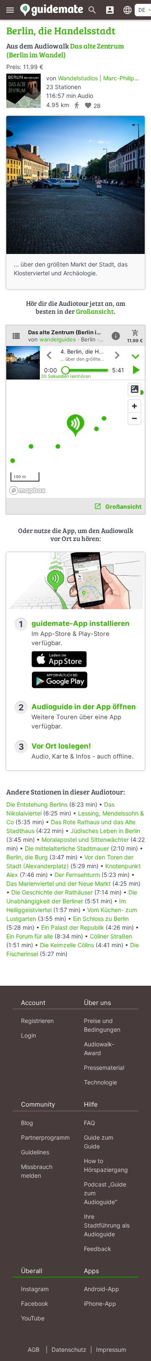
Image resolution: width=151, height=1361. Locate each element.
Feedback (97, 1248)
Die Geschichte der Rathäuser (52, 892)
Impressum (111, 1349)
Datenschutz (69, 1349)
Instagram (35, 1288)
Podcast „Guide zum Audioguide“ (105, 1193)
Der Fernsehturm (77, 874)
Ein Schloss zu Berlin (101, 918)
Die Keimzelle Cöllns (67, 944)
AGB (33, 1349)
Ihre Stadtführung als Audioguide (107, 1225)
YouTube (32, 1318)
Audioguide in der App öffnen (83, 706)
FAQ (89, 1122)
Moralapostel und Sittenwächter (85, 839)
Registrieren (37, 1020)
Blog (27, 1122)
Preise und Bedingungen (102, 1025)
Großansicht (95, 311)
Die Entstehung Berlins (37, 804)
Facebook (34, 1303)
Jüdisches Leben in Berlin (105, 830)
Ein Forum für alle (29, 936)
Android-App (101, 1288)
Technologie (100, 1082)
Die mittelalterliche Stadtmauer (67, 848)
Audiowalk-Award (99, 1048)
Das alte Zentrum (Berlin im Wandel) (65, 50)
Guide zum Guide (98, 1142)
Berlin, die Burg (27, 857)
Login (28, 1035)
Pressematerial (104, 1067)
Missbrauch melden (36, 1171)
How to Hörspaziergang (106, 1165)
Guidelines (35, 1152)
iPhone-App (100, 1303)
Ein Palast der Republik (72, 927)
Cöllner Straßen (111, 936)
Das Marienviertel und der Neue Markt (58, 883)
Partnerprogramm (45, 1137)
